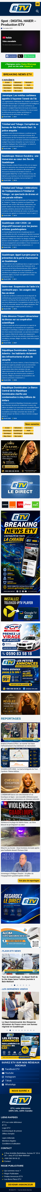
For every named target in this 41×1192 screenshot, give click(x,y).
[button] (37, 4)
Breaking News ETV (17, 74)
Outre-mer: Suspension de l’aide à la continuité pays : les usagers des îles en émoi (20, 289)
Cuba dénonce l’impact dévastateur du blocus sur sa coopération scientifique (20, 319)
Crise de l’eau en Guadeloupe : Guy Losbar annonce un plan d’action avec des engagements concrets (19, 1017)
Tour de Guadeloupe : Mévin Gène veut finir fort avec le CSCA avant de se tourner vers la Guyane (19, 979)
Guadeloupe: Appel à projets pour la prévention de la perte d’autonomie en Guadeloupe (20, 258)
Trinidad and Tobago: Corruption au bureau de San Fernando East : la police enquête (20, 127)
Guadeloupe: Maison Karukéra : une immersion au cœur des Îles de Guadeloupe (20, 159)
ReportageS (11, 718)
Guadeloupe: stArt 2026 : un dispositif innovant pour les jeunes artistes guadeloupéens (19, 226)
